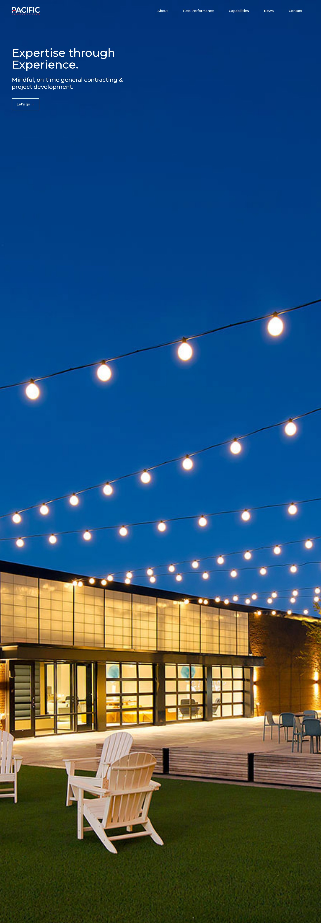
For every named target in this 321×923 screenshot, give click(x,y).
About (162, 11)
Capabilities (239, 11)
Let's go (23, 104)
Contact (295, 11)
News (269, 11)
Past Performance (198, 11)
